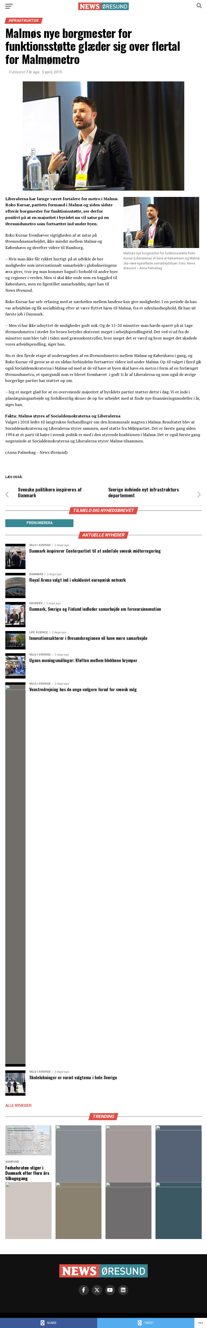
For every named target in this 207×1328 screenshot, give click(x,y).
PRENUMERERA (40, 523)
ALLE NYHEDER (18, 1106)
